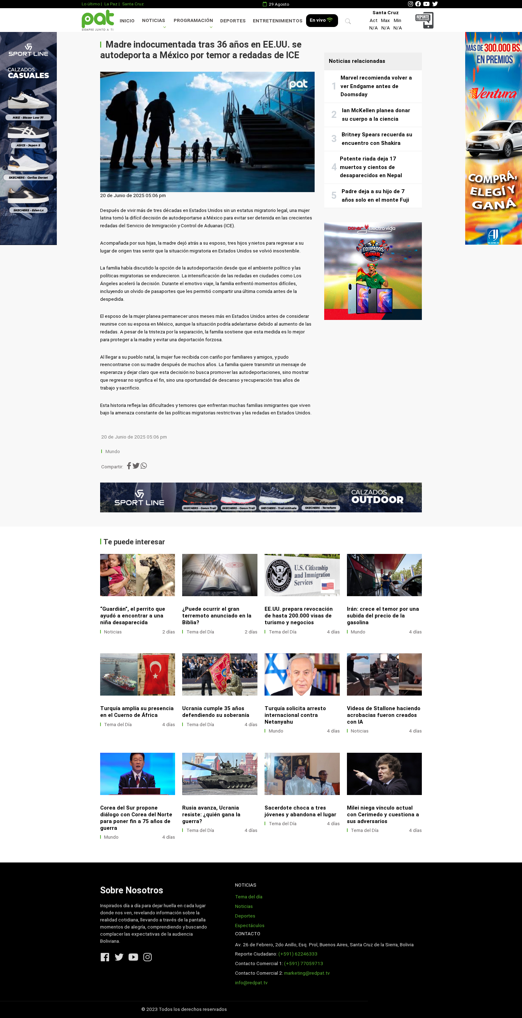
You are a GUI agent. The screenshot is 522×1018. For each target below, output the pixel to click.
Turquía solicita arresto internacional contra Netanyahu (295, 715)
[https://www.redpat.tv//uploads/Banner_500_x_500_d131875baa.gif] (373, 271)
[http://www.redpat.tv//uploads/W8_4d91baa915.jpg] (219, 575)
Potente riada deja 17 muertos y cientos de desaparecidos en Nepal (371, 167)
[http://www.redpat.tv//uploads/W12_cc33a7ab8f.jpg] (219, 774)
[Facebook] (418, 4)
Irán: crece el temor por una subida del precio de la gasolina (383, 616)
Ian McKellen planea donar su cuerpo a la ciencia (376, 114)
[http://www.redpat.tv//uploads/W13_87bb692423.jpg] (137, 774)
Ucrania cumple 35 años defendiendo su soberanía (215, 711)
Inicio (127, 20)
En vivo (318, 20)
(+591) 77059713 (303, 963)
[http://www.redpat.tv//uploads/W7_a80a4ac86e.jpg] (219, 674)
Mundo (112, 451)
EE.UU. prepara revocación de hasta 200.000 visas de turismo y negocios (299, 616)
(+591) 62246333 (297, 954)
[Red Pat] (98, 20)
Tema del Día (200, 632)
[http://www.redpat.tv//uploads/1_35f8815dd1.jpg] (384, 674)
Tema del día (248, 896)
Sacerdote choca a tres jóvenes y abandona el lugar (300, 811)
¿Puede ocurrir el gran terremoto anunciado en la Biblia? (216, 616)
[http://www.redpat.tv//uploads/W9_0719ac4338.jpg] (137, 674)
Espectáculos (250, 925)
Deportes (233, 20)
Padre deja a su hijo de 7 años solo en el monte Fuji (375, 195)
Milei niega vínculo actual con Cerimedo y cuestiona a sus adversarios (383, 814)
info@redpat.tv (251, 982)
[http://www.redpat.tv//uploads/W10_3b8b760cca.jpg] (384, 774)
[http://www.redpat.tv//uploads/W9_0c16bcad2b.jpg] (137, 575)
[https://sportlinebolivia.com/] (261, 497)
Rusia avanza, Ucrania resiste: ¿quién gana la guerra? (211, 814)
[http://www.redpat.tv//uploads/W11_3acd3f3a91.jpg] (302, 575)
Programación (193, 20)
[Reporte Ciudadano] (425, 20)
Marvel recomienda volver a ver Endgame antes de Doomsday (376, 86)
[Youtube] (426, 4)
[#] (28, 138)
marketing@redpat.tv (307, 973)
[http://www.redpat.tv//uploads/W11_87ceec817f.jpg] (302, 774)
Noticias (153, 20)
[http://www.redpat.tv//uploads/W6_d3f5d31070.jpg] (302, 674)
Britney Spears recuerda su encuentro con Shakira (377, 138)
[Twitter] (435, 4)
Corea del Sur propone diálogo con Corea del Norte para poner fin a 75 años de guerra (136, 818)
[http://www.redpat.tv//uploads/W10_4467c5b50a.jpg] (384, 575)
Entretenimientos (278, 20)
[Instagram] (410, 4)
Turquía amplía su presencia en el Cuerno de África (137, 711)
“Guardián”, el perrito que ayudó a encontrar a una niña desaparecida (132, 616)
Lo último (91, 3)
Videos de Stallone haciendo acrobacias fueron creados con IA (383, 715)
